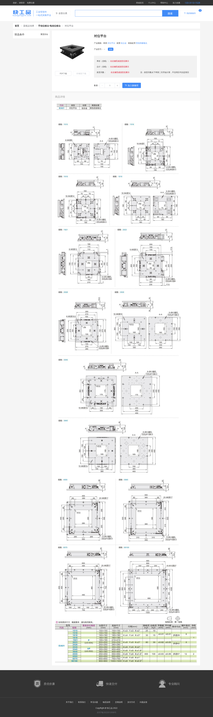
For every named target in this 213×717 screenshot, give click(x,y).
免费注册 (30, 2)
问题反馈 (143, 702)
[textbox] (118, 13)
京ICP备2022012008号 (106, 712)
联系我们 (82, 702)
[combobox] (126, 13)
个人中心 (152, 2)
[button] (102, 85)
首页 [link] (17, 25)
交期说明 (119, 702)
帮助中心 (164, 2)
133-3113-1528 (192, 2)
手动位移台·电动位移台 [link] (49, 25)
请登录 (22, 2)
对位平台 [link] (69, 25)
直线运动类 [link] (28, 25)
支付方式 (131, 702)
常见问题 (94, 702)
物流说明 (106, 702)
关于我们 (69, 702)
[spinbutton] (110, 85)
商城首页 (140, 2)
